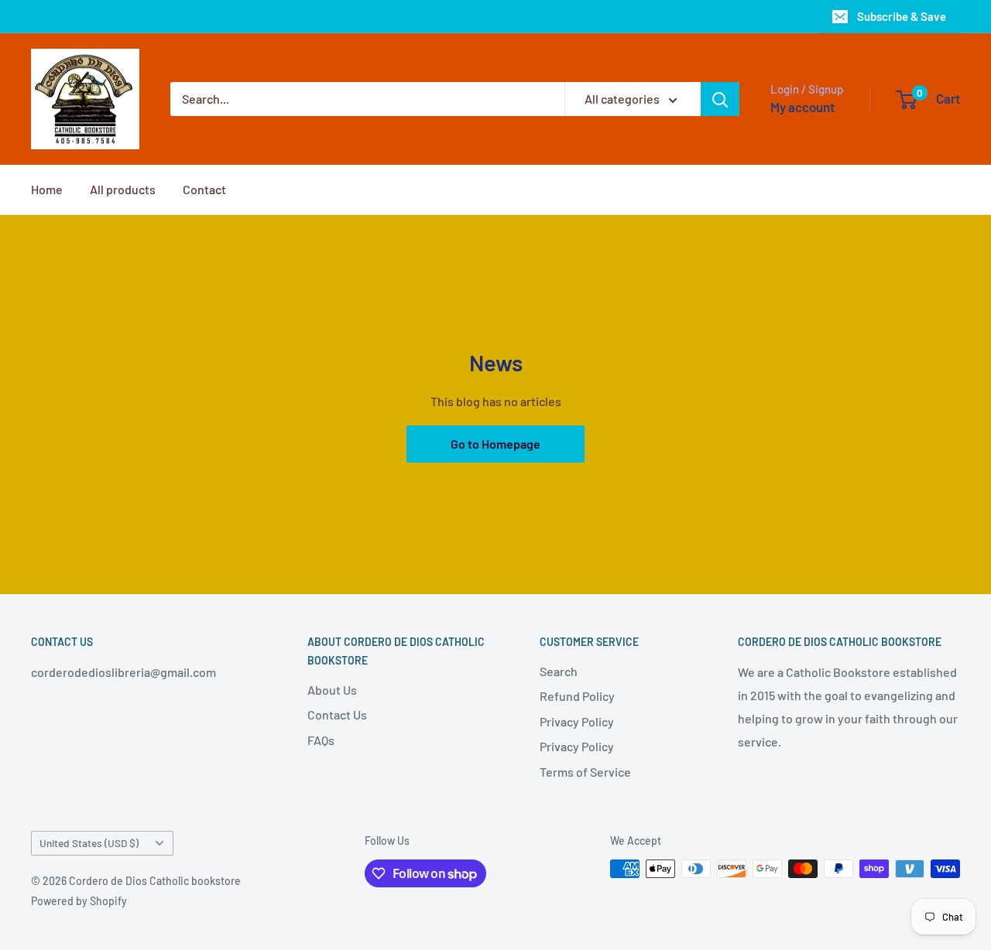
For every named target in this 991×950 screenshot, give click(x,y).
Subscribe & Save (901, 16)
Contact (204, 189)
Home (47, 189)
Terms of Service (585, 771)
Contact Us (337, 714)
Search (559, 671)
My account (802, 106)
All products (123, 189)
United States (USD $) (89, 842)
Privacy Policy (577, 721)
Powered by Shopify (79, 900)
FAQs (320, 740)
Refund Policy (577, 696)
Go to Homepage (495, 443)
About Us (332, 689)
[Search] (720, 99)
